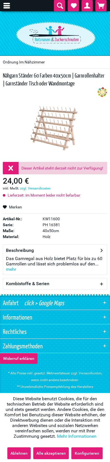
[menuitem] (9, 5)
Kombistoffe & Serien (27, 283)
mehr (11, 269)
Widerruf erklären (18, 358)
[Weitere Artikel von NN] (102, 92)
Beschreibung (20, 250)
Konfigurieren (87, 453)
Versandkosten (90, 373)
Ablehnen (19, 453)
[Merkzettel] (73, 5)
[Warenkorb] (101, 5)
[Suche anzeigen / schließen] (59, 5)
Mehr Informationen (76, 436)
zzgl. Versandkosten (35, 188)
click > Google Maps (43, 303)
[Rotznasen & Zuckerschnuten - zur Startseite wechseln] (55, 34)
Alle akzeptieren (51, 453)
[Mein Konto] (87, 5)
